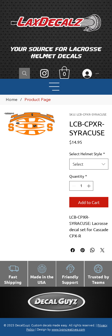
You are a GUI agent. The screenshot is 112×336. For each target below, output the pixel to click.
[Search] (24, 73)
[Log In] (86, 73)
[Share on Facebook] (73, 250)
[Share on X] (102, 250)
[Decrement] (73, 185)
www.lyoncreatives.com (68, 329)
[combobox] (89, 164)
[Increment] (89, 185)
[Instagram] (44, 73)
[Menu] (54, 86)
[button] (64, 72)
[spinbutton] (81, 185)
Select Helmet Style (87, 153)
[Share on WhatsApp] (92, 250)
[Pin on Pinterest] (82, 250)
